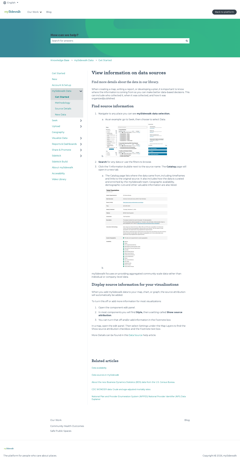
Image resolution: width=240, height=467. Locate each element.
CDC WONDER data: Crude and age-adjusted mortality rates (121, 389)
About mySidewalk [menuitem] (62, 167)
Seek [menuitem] (55, 120)
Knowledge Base (60, 60)
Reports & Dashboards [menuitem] (64, 144)
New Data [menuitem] (60, 114)
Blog (49, 12)
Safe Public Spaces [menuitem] (60, 431)
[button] (81, 91)
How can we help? (64, 35)
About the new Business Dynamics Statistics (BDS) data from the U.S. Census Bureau (133, 382)
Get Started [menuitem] (58, 73)
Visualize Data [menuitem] (59, 138)
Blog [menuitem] (187, 420)
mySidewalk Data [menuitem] (61, 91)
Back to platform (224, 12)
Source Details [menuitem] (63, 108)
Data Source (135, 335)
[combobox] (117, 40)
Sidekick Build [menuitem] (60, 161)
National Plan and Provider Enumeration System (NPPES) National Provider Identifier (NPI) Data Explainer (139, 398)
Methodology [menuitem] (62, 102)
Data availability (99, 368)
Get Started (105, 60)
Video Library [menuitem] (59, 179)
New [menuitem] (54, 79)
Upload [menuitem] (56, 126)
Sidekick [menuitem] (56, 155)
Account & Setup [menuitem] (61, 85)
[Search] (186, 40)
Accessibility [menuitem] (58, 173)
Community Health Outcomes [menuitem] (67, 426)
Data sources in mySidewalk (105, 375)
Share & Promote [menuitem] (61, 150)
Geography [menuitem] (58, 132)
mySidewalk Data (83, 60)
